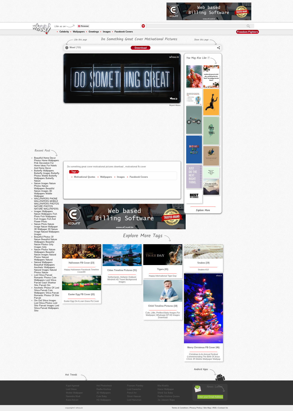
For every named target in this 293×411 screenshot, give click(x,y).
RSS (214, 408)
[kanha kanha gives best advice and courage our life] (194, 97)
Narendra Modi (73, 396)
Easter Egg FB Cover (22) (81, 294)
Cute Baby (101, 396)
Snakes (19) (203, 262)
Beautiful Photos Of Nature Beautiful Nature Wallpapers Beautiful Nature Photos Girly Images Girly (45, 242)
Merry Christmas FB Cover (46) (203, 347)
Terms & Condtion (180, 408)
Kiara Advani (72, 400)
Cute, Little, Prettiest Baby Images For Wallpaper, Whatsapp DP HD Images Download (162, 315)
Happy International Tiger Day (163, 276)
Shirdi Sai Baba (165, 392)
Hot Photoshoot (104, 385)
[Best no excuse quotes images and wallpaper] (194, 196)
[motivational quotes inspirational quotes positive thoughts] (211, 76)
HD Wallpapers (103, 400)
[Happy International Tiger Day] (162, 254)
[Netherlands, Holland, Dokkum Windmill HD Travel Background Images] (122, 255)
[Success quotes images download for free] (194, 176)
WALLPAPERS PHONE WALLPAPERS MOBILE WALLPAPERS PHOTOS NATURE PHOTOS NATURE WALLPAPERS (46, 203)
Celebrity (64, 31)
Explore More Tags (142, 236)
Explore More (203, 210)
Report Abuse (175, 105)
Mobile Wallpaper (74, 392)
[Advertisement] (102, 10)
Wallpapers (79, 31)
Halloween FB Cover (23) (81, 262)
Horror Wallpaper (166, 389)
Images (107, 31)
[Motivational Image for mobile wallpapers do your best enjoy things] (211, 102)
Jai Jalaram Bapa (166, 400)
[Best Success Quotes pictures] (211, 172)
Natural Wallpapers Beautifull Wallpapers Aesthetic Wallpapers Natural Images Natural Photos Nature (45, 267)
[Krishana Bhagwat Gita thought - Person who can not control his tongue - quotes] (211, 156)
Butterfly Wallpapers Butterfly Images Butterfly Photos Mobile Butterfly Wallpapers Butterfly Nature (46, 175)
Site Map (207, 408)
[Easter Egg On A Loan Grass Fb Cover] (81, 283)
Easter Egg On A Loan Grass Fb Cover (81, 301)
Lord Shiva (71, 389)
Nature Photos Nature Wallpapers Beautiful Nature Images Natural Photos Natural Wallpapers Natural (45, 254)
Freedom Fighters (247, 31)
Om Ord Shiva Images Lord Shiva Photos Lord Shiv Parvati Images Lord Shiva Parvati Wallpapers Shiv (46, 305)
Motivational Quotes (84, 177)
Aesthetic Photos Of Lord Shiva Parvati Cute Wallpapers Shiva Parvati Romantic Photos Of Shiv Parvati (46, 292)
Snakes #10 (203, 269)
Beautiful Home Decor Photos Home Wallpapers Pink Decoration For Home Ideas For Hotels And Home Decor (46, 163)
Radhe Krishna (103, 389)
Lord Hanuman (134, 400)
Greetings (94, 31)
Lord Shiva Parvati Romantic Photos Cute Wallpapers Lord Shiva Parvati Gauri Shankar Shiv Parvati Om (45, 280)
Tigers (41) (162, 269)
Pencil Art (131, 392)
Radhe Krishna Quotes (169, 396)
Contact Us (223, 408)
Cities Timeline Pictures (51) (122, 270)
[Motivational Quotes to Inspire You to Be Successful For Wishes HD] (211, 187)
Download (141, 47)
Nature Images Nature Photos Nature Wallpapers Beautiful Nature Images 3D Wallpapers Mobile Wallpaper (45, 189)
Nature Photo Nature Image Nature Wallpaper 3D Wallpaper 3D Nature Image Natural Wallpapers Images (46, 229)
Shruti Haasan (134, 396)
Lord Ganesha (134, 389)
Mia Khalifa (163, 385)
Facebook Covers (124, 31)
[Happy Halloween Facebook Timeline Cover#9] (81, 251)
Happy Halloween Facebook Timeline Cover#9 (81, 270)
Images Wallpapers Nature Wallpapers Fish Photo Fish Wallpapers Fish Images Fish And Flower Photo (45, 216)
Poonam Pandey (135, 385)
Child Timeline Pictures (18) (162, 306)
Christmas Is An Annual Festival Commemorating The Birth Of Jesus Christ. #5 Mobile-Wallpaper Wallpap (203, 356)
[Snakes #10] (203, 251)
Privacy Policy (196, 408)
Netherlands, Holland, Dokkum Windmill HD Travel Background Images (122, 279)
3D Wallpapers (103, 392)
